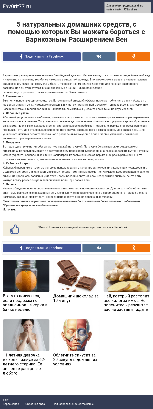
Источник (9, 209)
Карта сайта (11, 404)
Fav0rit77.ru (17, 6)
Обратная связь (35, 404)
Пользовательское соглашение (73, 404)
